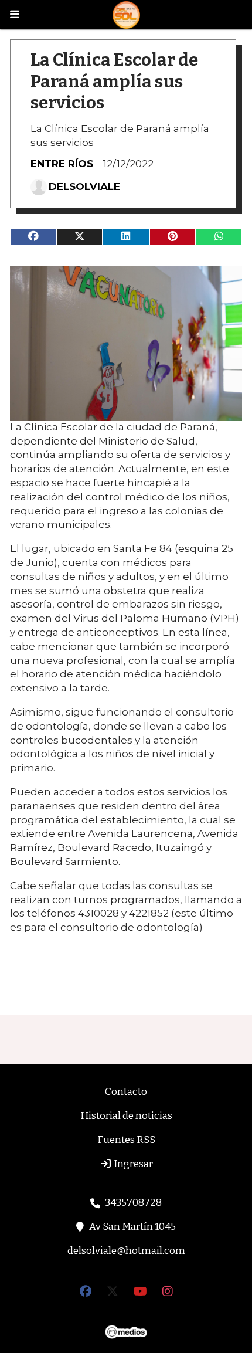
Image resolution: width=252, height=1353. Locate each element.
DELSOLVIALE (84, 186)
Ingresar (132, 1164)
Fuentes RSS (126, 1140)
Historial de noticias (126, 1116)
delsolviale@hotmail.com (126, 1251)
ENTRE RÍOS (61, 163)
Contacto (126, 1092)
